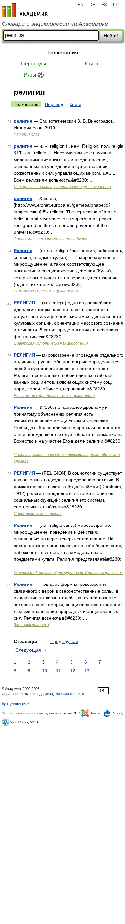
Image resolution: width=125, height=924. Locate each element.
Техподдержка (41, 694)
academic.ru (25, 10)
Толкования (62, 52)
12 (72, 670)
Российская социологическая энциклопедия (54, 395)
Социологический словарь (38, 513)
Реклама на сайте (69, 694)
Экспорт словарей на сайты (24, 713)
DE (92, 5)
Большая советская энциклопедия (46, 291)
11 (58, 670)
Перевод (54, 104)
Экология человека (31, 625)
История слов (27, 134)
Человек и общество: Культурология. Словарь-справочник (68, 572)
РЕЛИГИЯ (24, 302)
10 (44, 670)
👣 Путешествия (15, 704)
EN (80, 5)
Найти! (111, 35)
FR (116, 5)
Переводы (33, 63)
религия (23, 120)
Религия (23, 250)
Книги (91, 63)
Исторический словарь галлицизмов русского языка (62, 186)
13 (86, 670)
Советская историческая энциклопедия (51, 343)
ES (104, 5)
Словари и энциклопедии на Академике (55, 24)
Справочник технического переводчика (50, 239)
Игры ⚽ (34, 75)
